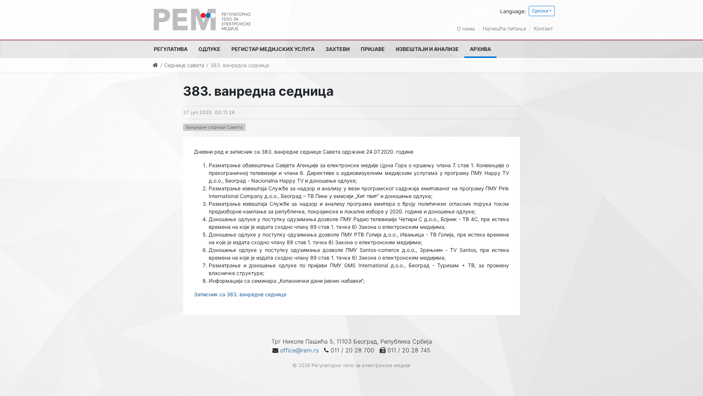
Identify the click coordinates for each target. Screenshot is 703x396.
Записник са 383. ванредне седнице (240, 294)
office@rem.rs (299, 350)
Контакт (543, 28)
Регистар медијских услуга (273, 49)
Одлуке (209, 49)
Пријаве (373, 49)
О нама (466, 28)
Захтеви (338, 49)
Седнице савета (184, 65)
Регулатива (170, 49)
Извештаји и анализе (427, 49)
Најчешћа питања (504, 28)
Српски (540, 11)
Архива (480, 49)
